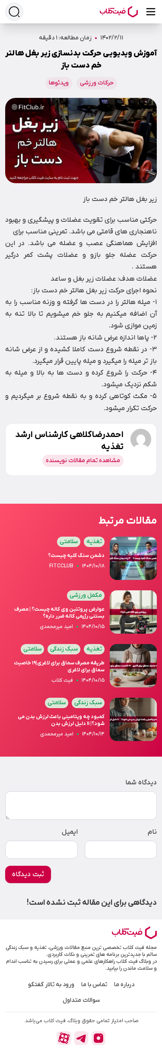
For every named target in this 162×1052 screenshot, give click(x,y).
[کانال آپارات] (64, 1038)
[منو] (151, 12)
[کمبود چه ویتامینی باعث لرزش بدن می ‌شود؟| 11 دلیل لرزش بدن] (81, 722)
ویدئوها (59, 83)
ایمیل (70, 832)
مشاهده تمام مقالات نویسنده (83, 460)
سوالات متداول (81, 1000)
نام (152, 832)
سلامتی (69, 541)
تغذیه (94, 541)
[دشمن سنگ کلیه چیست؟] (81, 561)
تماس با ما (94, 985)
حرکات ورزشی (97, 83)
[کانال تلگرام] (81, 1038)
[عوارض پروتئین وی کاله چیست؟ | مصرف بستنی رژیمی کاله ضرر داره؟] (81, 614)
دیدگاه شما (141, 782)
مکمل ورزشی (86, 595)
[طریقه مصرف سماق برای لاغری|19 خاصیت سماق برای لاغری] (81, 668)
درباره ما (124, 985)
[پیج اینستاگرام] (98, 1038)
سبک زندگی (64, 649)
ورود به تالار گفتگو (51, 985)
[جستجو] (14, 12)
